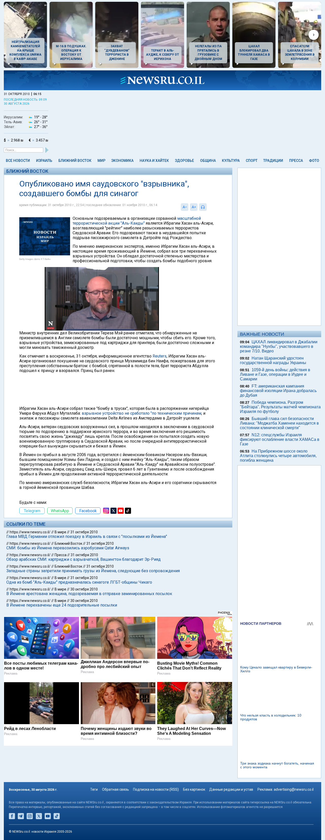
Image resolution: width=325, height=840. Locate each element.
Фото (314, 161)
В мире (60, 532)
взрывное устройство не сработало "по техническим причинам (141, 413)
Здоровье (184, 161)
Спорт (251, 161)
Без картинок (194, 789)
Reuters (160, 356)
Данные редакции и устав (231, 789)
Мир (101, 161)
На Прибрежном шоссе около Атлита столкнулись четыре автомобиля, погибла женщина (278, 455)
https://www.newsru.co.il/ (30, 532)
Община (208, 161)
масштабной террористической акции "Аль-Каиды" (137, 221)
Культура (231, 161)
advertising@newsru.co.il (294, 789)
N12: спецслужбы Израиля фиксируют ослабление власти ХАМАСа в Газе (279, 439)
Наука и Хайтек (154, 161)
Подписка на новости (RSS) (156, 789)
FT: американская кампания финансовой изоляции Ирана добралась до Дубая (278, 390)
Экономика (122, 161)
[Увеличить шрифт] (194, 207)
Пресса (296, 161)
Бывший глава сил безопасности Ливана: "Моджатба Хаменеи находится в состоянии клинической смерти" (279, 423)
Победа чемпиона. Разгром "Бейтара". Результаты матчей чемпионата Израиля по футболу (280, 407)
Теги (94, 789)
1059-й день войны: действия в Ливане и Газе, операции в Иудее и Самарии (275, 374)
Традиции (273, 161)
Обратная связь (115, 789)
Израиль (44, 161)
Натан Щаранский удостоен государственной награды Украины (273, 360)
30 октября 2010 (84, 589)
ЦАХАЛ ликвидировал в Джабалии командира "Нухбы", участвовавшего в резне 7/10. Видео (278, 346)
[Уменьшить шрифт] (184, 207)
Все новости (18, 161)
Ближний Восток (74, 161)
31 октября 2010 (84, 532)
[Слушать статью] (208, 207)
